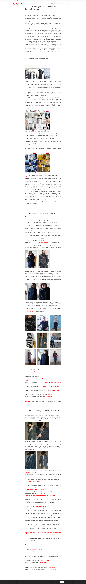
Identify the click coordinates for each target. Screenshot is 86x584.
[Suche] (72, 3)
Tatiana (52, 247)
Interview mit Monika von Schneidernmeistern (34, 392)
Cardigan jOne (30, 420)
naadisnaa (45, 386)
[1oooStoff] (18, 3)
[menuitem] (52, 3)
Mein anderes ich (46, 378)
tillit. (31, 418)
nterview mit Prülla (48, 396)
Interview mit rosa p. (51, 394)
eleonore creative (45, 382)
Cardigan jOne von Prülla (36, 549)
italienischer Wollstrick (34, 371)
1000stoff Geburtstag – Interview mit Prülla (42, 411)
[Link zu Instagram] (17, 0)
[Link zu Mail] (20, 0)
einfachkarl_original (55, 390)
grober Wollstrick (32, 551)
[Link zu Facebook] (13, 0)
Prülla (54, 474)
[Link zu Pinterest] (15, 0)
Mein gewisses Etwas (45, 242)
